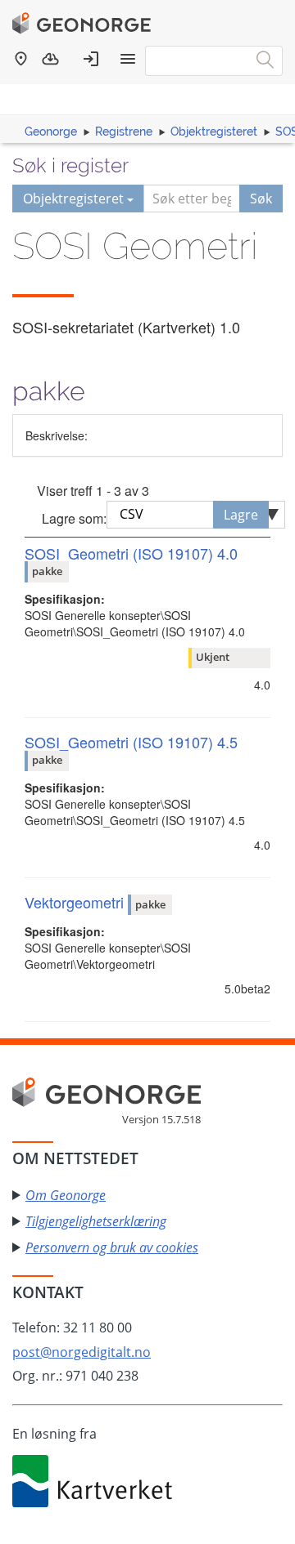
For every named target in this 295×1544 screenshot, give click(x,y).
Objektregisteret (213, 131)
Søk (261, 199)
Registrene (123, 131)
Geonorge (51, 131)
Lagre (241, 515)
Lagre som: (74, 518)
